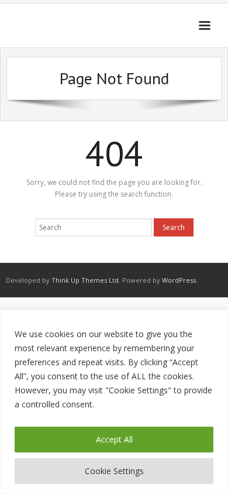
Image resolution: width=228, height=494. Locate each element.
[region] (114, 402)
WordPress (179, 280)
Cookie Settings (114, 470)
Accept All (114, 439)
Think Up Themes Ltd (85, 280)
